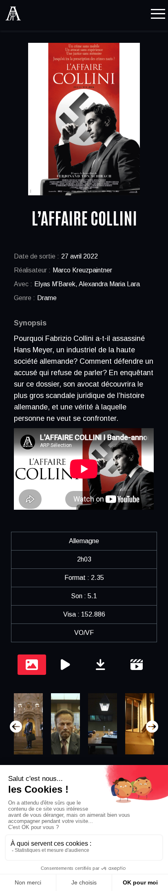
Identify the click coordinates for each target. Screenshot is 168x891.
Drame (47, 297)
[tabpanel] (84, 726)
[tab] (32, 664)
